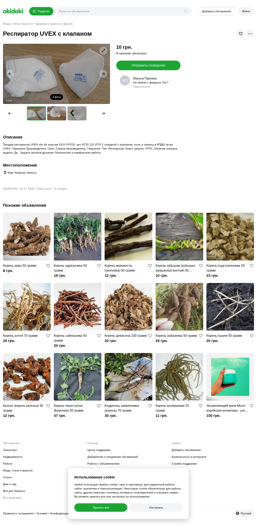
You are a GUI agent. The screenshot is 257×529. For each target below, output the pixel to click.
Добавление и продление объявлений (112, 456)
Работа (7, 463)
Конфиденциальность (64, 513)
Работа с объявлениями (103, 463)
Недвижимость (12, 456)
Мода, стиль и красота (18, 470)
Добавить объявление (186, 450)
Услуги (7, 477)
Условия (42, 513)
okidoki (13, 11)
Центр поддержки (98, 450)
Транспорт (10, 450)
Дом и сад (9, 484)
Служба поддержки (184, 463)
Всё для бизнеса (14, 490)
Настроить (156, 507)
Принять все (101, 507)
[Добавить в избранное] (48, 265)
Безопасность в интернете (189, 456)
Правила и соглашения (18, 513)
